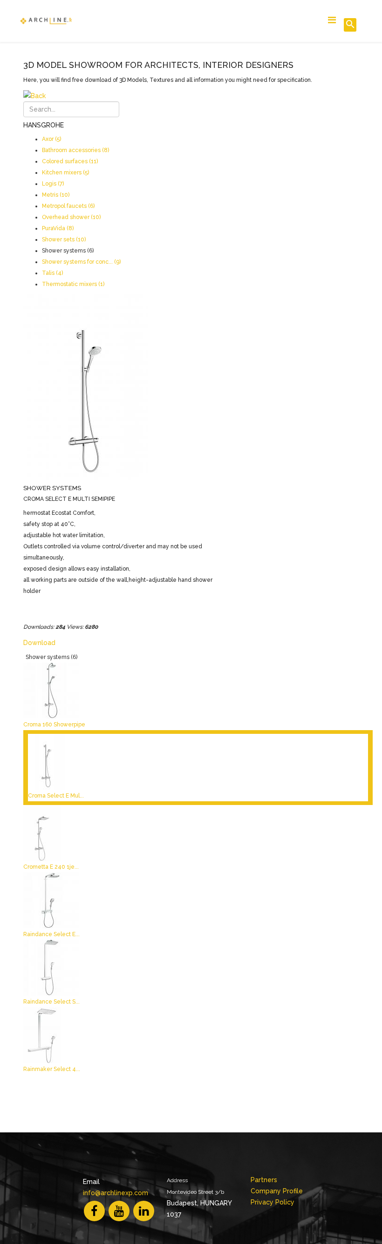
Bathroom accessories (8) (75, 150)
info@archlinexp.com (115, 1193)
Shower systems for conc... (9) (81, 262)
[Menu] (332, 20)
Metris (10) (55, 195)
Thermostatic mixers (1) (73, 284)
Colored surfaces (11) (70, 161)
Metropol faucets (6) (68, 206)
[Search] (350, 25)
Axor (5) (51, 139)
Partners (264, 1180)
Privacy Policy (272, 1202)
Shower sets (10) (64, 239)
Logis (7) (53, 183)
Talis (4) (52, 273)
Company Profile (277, 1191)
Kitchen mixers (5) (65, 172)
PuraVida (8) (58, 228)
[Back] (198, 95)
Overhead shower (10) (71, 217)
